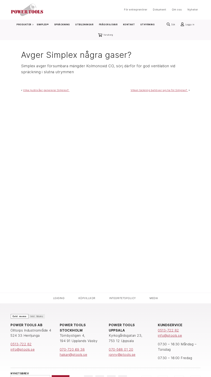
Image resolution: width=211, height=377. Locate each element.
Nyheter (193, 9)
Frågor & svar (108, 24)
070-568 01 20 (121, 349)
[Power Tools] (27, 9)
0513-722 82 (21, 344)
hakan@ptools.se (73, 355)
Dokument (159, 9)
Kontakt (129, 24)
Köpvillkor (87, 298)
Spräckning (62, 24)
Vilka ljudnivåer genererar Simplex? (46, 90)
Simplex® (43, 24)
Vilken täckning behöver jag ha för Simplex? (159, 90)
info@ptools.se (23, 349)
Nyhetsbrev (20, 373)
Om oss (177, 9)
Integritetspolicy (122, 298)
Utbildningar (84, 24)
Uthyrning (147, 24)
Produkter (23, 24)
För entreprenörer (135, 9)
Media (154, 298)
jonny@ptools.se (122, 355)
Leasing (59, 298)
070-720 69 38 (72, 349)
